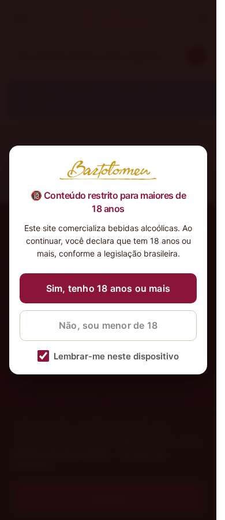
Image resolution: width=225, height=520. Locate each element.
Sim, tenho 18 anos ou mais (108, 288)
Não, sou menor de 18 (108, 325)
